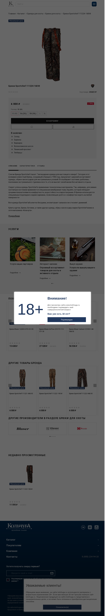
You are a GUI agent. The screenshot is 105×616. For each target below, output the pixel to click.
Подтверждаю (67, 320)
